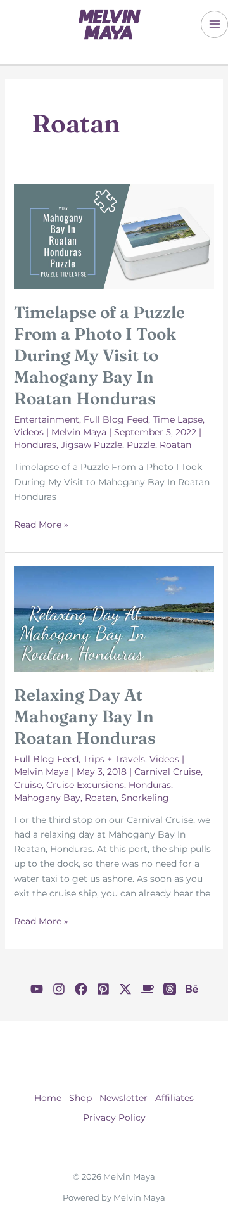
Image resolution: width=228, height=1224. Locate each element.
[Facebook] (81, 989)
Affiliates (174, 1098)
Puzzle (141, 444)
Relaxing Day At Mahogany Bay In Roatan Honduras (85, 716)
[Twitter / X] (125, 989)
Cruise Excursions (85, 785)
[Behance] (192, 989)
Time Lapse (178, 419)
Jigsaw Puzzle (91, 444)
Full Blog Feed (116, 419)
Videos (29, 432)
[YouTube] (36, 989)
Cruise (28, 785)
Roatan (175, 444)
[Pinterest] (103, 989)
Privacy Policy (114, 1117)
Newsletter (123, 1098)
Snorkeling (145, 797)
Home (47, 1098)
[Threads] (169, 989)
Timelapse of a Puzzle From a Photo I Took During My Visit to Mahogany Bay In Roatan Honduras (99, 355)
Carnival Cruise (167, 771)
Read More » (41, 525)
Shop (80, 1098)
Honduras (35, 444)
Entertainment (46, 419)
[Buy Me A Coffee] (147, 989)
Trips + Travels (114, 759)
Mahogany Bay (47, 797)
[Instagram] (59, 989)
